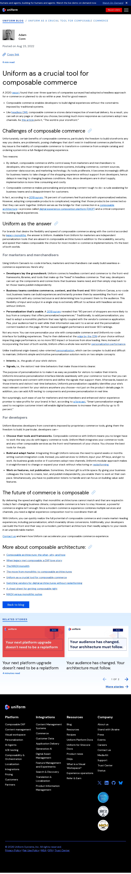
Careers (102, 745)
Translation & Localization (44, 778)
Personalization (14, 739)
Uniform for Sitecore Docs (78, 746)
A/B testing (11, 750)
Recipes (71, 734)
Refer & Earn (74, 778)
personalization (65, 350)
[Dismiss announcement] (126, 3)
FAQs (70, 759)
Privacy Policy (13, 850)
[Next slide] (126, 679)
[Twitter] (99, 783)
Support (102, 760)
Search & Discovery (47, 772)
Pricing (9, 774)
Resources (73, 729)
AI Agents (10, 745)
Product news (75, 754)
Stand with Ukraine (108, 729)
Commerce (42, 733)
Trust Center (105, 765)
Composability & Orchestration (15, 757)
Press (101, 734)
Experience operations (80, 773)
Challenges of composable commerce (44, 131)
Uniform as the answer (27, 224)
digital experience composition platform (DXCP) (67, 209)
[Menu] (126, 10)
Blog (69, 724)
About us (103, 724)
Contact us (104, 750)
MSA (43, 850)
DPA (50, 850)
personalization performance (108, 344)
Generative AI (44, 748)
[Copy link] (90, 131)
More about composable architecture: (44, 547)
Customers (11, 779)
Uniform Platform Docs (80, 739)
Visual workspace (15, 734)
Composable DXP (15, 724)
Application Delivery (47, 743)
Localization (12, 764)
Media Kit (103, 755)
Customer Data (45, 738)
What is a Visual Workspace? (76, 766)
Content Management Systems (49, 726)
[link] (114, 10)
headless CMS (19, 112)
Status (101, 770)
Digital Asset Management (43, 755)
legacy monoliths (16, 235)
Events (102, 739)
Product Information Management (48, 787)
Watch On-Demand (113, 2)
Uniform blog (13, 20)
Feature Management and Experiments (48, 764)
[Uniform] (10, 10)
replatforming (101, 464)
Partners (10, 784)
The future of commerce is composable (46, 492)
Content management (18, 729)
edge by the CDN (87, 336)
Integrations (12, 769)
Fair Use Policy (31, 850)
